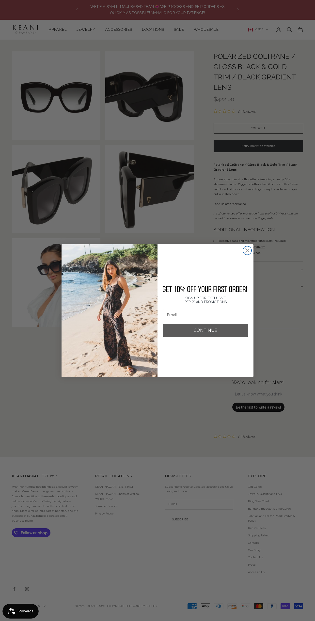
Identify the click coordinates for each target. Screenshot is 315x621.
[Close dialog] (247, 250)
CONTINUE (205, 330)
